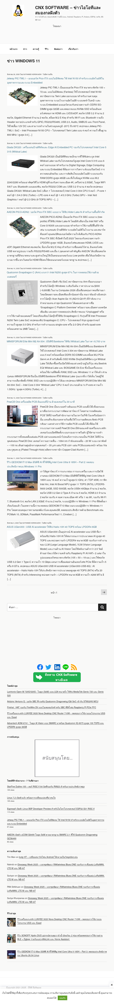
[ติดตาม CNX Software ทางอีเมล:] (57, 677)
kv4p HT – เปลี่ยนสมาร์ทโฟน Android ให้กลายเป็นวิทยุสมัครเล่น (48, 856)
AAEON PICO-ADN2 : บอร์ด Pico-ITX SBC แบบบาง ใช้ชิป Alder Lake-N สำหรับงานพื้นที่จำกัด (56, 212)
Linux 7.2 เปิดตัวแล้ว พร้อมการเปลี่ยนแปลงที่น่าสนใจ (31, 797)
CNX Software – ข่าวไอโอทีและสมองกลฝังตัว (68, 10)
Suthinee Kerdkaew (32, 74)
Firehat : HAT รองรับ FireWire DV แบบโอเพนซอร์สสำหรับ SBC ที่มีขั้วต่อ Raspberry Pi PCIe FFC (51, 707)
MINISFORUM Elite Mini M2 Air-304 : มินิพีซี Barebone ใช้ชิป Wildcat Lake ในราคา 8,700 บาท (56, 341)
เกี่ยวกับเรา (73, 48)
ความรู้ (36, 48)
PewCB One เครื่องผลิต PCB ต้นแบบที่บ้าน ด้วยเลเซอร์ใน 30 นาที (41, 401)
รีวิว (46, 48)
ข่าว (25, 48)
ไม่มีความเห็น (48, 74)
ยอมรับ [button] (62, 997)
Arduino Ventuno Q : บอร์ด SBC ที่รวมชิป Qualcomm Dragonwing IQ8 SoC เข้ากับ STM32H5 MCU (52, 701)
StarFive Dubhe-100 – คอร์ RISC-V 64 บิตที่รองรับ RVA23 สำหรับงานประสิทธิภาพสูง (46, 786)
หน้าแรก (13, 48)
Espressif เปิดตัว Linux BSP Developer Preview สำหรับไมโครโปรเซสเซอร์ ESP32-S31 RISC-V (51, 808)
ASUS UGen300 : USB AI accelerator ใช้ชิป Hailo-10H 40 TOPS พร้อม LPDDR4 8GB (52, 527)
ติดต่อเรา (58, 48)
